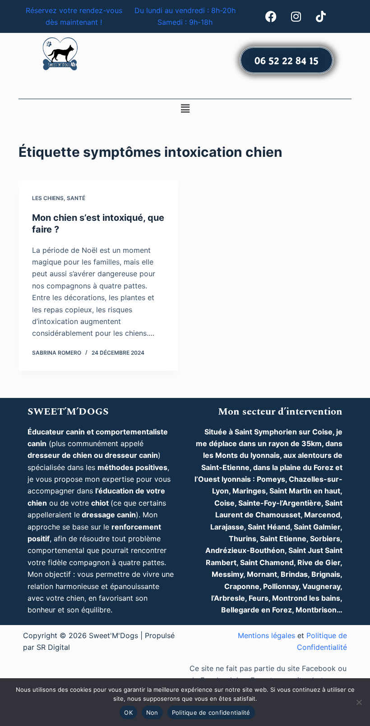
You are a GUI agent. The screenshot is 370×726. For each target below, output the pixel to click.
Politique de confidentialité (211, 712)
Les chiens (48, 198)
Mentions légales (266, 635)
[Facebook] (271, 16)
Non (152, 712)
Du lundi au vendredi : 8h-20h (185, 10)
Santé (76, 198)
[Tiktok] (321, 16)
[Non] (358, 702)
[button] (185, 108)
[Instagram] (296, 16)
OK (128, 712)
